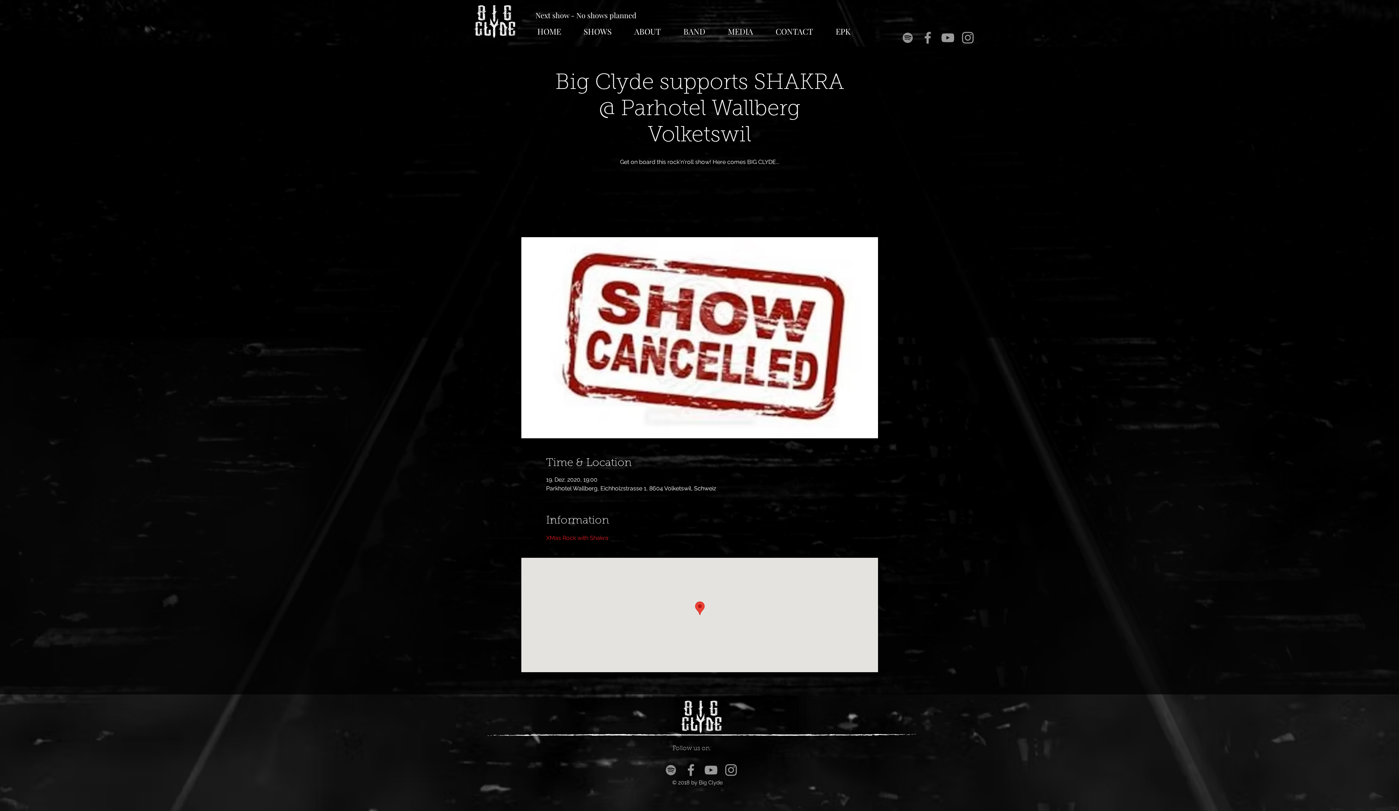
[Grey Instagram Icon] (968, 38)
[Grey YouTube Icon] (948, 38)
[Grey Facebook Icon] (928, 38)
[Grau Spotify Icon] (908, 38)
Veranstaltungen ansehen (699, 203)
